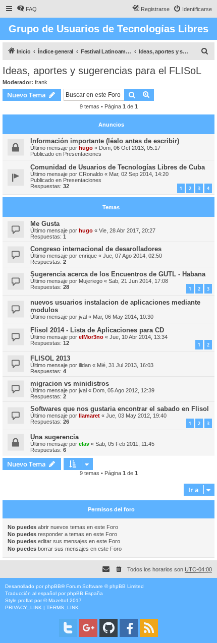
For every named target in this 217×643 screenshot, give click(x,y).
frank (41, 82)
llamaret (89, 416)
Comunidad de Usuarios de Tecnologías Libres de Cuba (117, 167)
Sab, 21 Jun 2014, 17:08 (138, 281)
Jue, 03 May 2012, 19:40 (136, 416)
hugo (86, 148)
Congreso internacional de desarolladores (95, 249)
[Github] (108, 628)
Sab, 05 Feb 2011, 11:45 (124, 444)
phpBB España (85, 593)
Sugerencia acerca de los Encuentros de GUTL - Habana (117, 274)
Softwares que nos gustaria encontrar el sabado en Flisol (119, 409)
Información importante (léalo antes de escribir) (104, 141)
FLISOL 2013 (50, 358)
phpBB (53, 586)
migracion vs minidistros (69, 383)
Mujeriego (90, 281)
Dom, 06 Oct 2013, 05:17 (129, 148)
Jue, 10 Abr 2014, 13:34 (139, 337)
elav (84, 444)
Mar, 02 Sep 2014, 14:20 (139, 174)
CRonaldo (91, 174)
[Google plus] (88, 628)
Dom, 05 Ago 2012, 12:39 (123, 390)
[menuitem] (27, 9)
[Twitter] (68, 628)
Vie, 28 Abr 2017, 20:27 (127, 230)
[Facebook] (129, 628)
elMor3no (91, 337)
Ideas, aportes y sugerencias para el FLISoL (102, 70)
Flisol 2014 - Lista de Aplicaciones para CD (97, 330)
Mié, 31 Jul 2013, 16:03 (125, 365)
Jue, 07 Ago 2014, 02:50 (132, 256)
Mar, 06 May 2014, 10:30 (123, 317)
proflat (25, 600)
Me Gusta (45, 223)
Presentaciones (82, 154)
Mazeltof (58, 600)
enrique (88, 256)
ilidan (85, 365)
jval (83, 317)
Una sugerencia (54, 437)
